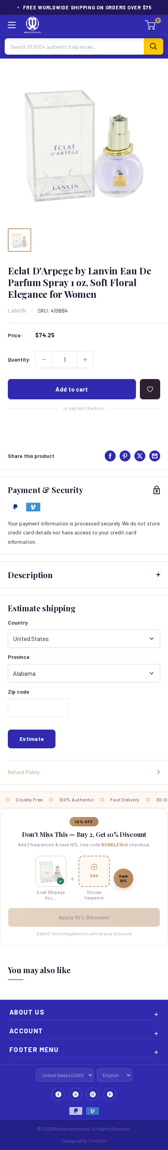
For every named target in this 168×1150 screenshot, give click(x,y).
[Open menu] (12, 25)
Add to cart (71, 389)
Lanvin (17, 310)
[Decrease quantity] (44, 359)
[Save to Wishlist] (150, 389)
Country (18, 622)
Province (19, 656)
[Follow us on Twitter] (75, 1094)
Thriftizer (97, 1140)
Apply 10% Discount (84, 917)
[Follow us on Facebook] (58, 1094)
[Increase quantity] (85, 359)
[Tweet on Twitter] (139, 455)
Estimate (32, 738)
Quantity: (19, 359)
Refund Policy (23, 772)
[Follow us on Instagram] (92, 1094)
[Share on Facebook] (110, 455)
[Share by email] (154, 455)
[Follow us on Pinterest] (109, 1094)
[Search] (153, 46)
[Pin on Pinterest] (125, 455)
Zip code (18, 691)
